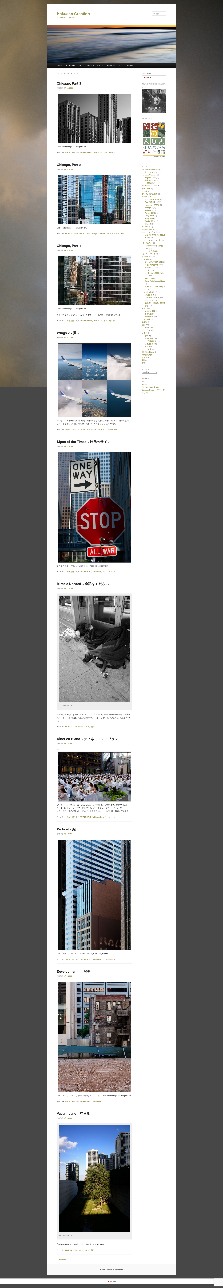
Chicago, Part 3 (69, 83)
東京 (146, 346)
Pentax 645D (150, 213)
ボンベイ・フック (148, 254)
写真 (143, 308)
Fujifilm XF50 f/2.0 (106, 233)
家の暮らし (149, 267)
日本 (143, 333)
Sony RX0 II (149, 215)
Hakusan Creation (73, 13)
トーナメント (150, 172)
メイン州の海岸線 (151, 264)
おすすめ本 (146, 188)
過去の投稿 (61, 1259)
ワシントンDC (147, 292)
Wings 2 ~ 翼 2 (68, 332)
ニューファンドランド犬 (151, 240)
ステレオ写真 (150, 311)
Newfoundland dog (149, 185)
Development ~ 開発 (73, 971)
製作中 (144, 360)
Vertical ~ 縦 (66, 829)
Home (59, 65)
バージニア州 (147, 243)
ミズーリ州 (81, 429)
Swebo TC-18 (150, 221)
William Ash (98, 152)
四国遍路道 (152, 341)
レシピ (144, 289)
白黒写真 (148, 314)
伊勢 (146, 335)
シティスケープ (109, 152)
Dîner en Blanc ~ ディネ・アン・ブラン (87, 738)
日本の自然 (149, 344)
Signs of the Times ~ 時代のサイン (84, 441)
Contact (130, 65)
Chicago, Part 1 (69, 245)
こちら (102, 423)
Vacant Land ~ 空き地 (73, 1113)
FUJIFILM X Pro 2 (86, 152)
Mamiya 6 (149, 207)
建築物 (144, 322)
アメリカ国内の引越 (149, 194)
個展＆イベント (151, 180)
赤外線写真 (149, 316)
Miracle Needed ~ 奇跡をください (83, 583)
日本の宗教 (149, 338)
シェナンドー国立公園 (153, 245)
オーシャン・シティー (153, 286)
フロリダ (145, 248)
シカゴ (67, 152)
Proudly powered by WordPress (111, 1269)
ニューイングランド (149, 232)
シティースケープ (109, 572)
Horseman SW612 (152, 205)
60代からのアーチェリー (151, 169)
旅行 (73, 152)
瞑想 (143, 357)
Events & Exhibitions (95, 65)
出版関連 (148, 183)
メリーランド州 (148, 278)
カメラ (81, 233)
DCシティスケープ (152, 297)
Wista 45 (148, 224)
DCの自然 (148, 295)
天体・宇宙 (146, 319)
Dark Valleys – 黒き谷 (150, 387)
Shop (81, 65)
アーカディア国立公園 (153, 262)
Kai (143, 381)
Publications (70, 65)
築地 (149, 349)
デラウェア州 (147, 229)
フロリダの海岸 (151, 251)
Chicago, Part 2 (69, 164)
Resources (111, 65)
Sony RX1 (149, 218)
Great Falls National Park (155, 281)
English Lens (150, 177)
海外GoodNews (148, 352)
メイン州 (145, 259)
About (121, 65)
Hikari (144, 384)
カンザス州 (146, 226)
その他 (67, 429)
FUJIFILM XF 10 (100, 429)
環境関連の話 (147, 354)
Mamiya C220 (150, 210)
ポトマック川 (150, 300)
